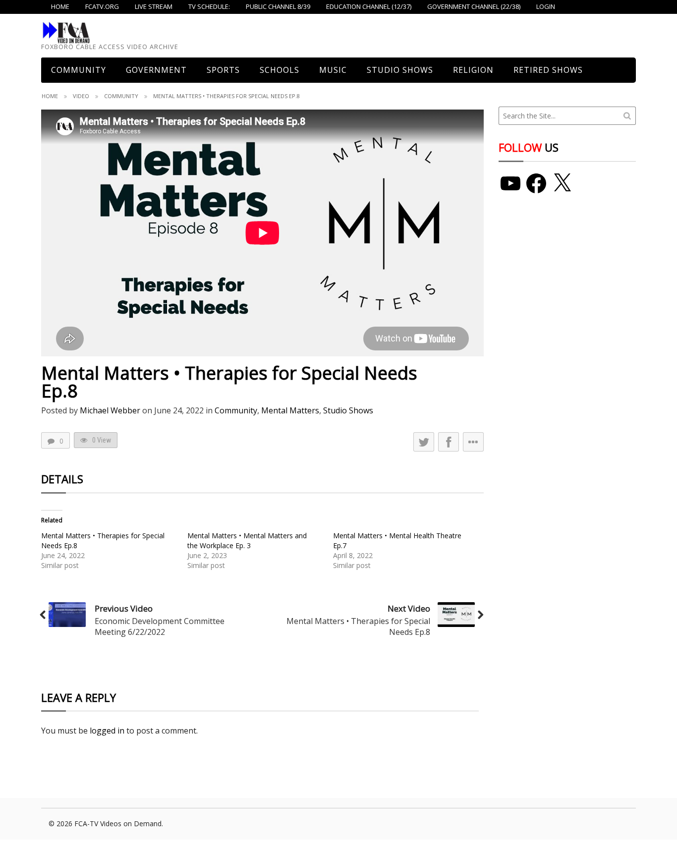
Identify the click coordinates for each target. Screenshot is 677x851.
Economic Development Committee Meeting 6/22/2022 (160, 626)
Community (121, 96)
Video (81, 96)
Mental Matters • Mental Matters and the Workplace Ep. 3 (247, 540)
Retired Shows (548, 69)
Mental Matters (290, 410)
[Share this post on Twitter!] (423, 442)
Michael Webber (110, 410)
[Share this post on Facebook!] (448, 442)
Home (50, 96)
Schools (279, 69)
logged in (107, 730)
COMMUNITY (78, 69)
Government (156, 69)
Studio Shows (400, 69)
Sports (223, 69)
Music (333, 69)
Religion (473, 69)
